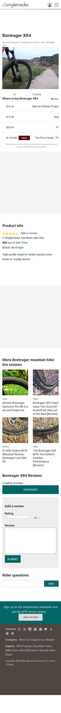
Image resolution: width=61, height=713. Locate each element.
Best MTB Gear (28, 650)
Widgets (50, 639)
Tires (43, 42)
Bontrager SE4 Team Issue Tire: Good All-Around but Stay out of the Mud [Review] (45, 408)
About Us (24, 639)
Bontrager (17, 247)
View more (30, 489)
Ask (51, 584)
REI (58, 127)
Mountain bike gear (10, 42)
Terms (52, 660)
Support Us (37, 639)
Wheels (5, 446)
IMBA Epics (11, 650)
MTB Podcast (24, 646)
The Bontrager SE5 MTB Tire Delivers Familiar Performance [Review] (44, 458)
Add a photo (22, 94)
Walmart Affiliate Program (46, 106)
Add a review (29, 233)
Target (57, 117)
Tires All (36, 42)
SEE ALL (55, 99)
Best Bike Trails (42, 646)
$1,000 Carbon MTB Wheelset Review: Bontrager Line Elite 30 (14, 456)
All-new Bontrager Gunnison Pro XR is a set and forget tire (15, 406)
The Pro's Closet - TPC (48, 137)
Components (25, 42)
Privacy (10, 664)
